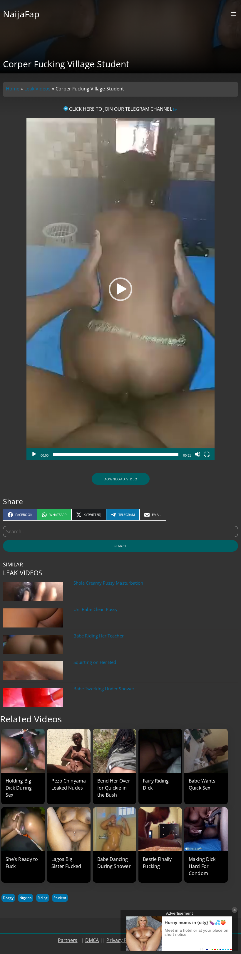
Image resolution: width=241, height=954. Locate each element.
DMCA (92, 940)
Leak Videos (37, 88)
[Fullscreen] (207, 454)
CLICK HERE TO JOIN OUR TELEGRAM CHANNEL (120, 109)
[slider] (115, 454)
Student (59, 897)
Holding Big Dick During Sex (19, 788)
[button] (120, 289)
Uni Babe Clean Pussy (95, 609)
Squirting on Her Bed (94, 662)
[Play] (34, 454)
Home (12, 88)
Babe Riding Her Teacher (98, 636)
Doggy (8, 897)
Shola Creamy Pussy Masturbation (108, 583)
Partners (68, 940)
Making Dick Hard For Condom (202, 866)
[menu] (233, 14)
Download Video (121, 479)
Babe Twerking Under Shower (103, 688)
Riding (43, 897)
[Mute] (197, 454)
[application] (120, 289)
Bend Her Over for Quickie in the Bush (113, 788)
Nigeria (25, 897)
